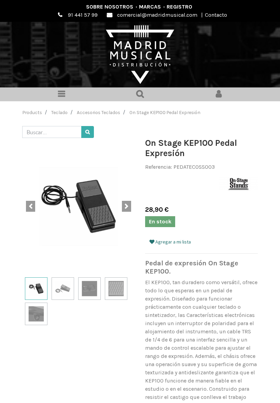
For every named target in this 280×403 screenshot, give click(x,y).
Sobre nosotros (109, 6)
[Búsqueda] (87, 132)
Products (32, 112)
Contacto (216, 15)
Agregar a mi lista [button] (172, 242)
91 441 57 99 (83, 15)
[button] (30, 206)
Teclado (59, 112)
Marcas (150, 6)
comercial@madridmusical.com (157, 15)
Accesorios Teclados (98, 112)
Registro (179, 6)
